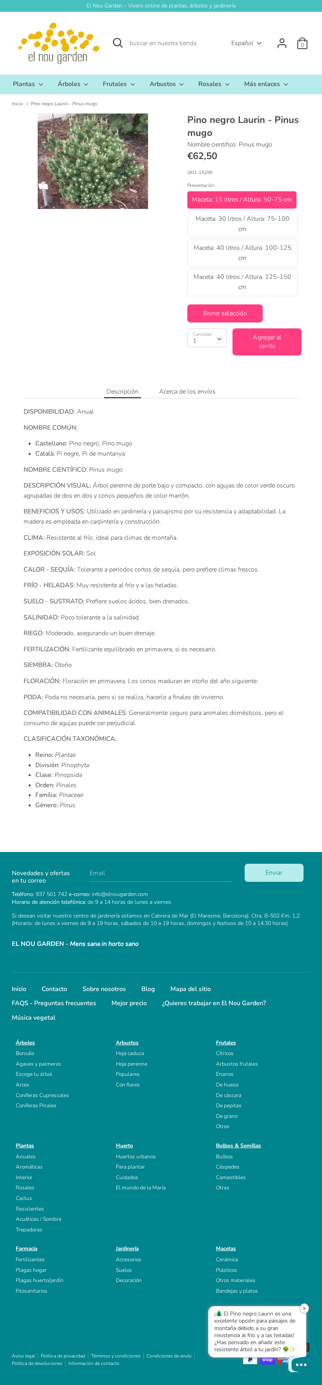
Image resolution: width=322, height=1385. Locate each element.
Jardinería (127, 1248)
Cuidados (127, 1177)
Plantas (25, 84)
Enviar (273, 872)
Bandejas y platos (237, 1291)
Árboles (70, 84)
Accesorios (128, 1259)
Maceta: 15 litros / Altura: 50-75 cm (242, 199)
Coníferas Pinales (36, 1105)
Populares (128, 1074)
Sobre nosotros (104, 989)
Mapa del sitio (190, 989)
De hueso (227, 1084)
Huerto (124, 1145)
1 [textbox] (195, 341)
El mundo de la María (141, 1187)
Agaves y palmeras (38, 1064)
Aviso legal (23, 1356)
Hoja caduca (130, 1053)
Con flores (128, 1084)
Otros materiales (236, 1280)
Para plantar (130, 1167)
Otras (222, 1187)
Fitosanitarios (32, 1291)
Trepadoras (29, 1229)
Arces (22, 1084)
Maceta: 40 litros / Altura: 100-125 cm (242, 253)
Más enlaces (263, 84)
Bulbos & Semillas (238, 1145)
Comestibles (231, 1177)
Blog (148, 989)
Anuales (26, 1156)
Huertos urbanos (136, 1156)
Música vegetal (33, 1017)
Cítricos (225, 1053)
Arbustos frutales (237, 1064)
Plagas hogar (31, 1270)
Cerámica (227, 1259)
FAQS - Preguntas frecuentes (54, 1003)
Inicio (19, 989)
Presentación (200, 185)
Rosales (210, 84)
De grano (227, 1116)
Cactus (24, 1198)
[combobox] (207, 337)
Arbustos (163, 84)
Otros (222, 1126)
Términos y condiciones (116, 1356)
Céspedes (228, 1167)
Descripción (122, 391)
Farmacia (26, 1248)
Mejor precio (129, 1003)
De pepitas (229, 1105)
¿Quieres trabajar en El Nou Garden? (214, 1003)
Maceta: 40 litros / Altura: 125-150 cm (242, 282)
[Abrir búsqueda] (118, 43)
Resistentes (30, 1209)
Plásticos (226, 1270)
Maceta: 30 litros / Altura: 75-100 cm (242, 223)
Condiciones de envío (169, 1356)
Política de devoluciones (37, 1363)
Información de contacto (93, 1363)
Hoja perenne (131, 1064)
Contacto (54, 989)
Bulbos (224, 1156)
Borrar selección (225, 313)
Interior (24, 1177)
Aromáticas (29, 1167)
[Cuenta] (282, 40)
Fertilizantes (30, 1259)
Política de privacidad (63, 1356)
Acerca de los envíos (187, 391)
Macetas (226, 1248)
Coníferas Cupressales (42, 1095)
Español (242, 43)
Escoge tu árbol (34, 1074)
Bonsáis (25, 1053)
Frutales (115, 84)
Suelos (124, 1270)
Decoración (129, 1280)
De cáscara (229, 1095)
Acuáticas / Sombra (38, 1219)
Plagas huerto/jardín (40, 1280)
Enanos (225, 1074)
